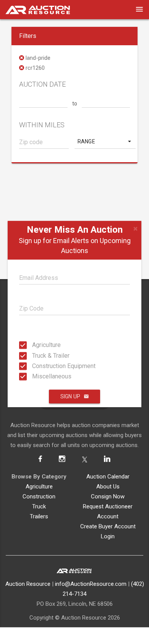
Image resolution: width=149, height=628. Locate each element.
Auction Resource (27, 583)
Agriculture (34, 345)
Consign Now (108, 496)
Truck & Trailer (34, 355)
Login (108, 536)
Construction (39, 496)
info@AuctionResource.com (90, 583)
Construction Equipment (34, 366)
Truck (39, 506)
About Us (108, 486)
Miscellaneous (34, 376)
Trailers (39, 516)
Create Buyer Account (108, 526)
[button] (105, 141)
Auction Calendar (108, 476)
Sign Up (70, 396)
